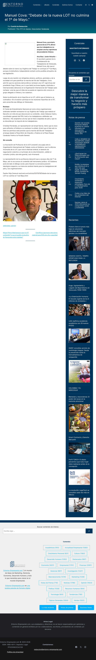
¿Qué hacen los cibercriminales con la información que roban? (82, 156)
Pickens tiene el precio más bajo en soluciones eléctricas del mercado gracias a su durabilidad (79, 230)
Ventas (79, 600)
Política (54, 589)
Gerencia (56, 571)
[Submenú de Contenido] (40, 4)
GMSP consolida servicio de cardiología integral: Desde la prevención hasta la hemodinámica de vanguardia (79, 352)
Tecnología (57, 594)
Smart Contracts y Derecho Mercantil (79, 438)
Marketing (78, 577)
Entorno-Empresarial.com (12, 570)
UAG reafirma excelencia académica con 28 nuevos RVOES (78, 323)
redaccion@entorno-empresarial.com (48, 649)
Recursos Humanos (74, 589)
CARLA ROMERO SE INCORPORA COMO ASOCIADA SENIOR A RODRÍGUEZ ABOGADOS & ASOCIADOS (82, 143)
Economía (47, 565)
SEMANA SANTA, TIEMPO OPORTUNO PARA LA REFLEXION (78, 258)
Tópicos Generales (58, 600)
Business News (86, 607)
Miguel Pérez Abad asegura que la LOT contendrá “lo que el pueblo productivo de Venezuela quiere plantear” (16, 235)
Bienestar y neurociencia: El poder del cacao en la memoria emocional (79, 399)
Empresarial (67, 565)
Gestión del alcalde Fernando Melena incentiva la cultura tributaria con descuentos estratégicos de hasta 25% (82, 128)
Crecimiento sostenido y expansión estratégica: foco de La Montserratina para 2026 (82, 183)
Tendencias (45, 29)
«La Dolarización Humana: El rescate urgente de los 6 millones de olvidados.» (79, 299)
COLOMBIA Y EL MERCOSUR (75, 389)
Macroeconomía (57, 577)
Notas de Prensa (49, 583)
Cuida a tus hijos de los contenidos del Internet (82, 195)
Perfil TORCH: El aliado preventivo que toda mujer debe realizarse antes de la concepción (79, 463)
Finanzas (86, 565)
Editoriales (6, 226)
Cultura (79, 553)
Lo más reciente (48, 607)
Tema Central (36, 29)
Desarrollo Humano (57, 559)
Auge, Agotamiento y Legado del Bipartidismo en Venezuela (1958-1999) (79, 288)
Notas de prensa (67, 607)
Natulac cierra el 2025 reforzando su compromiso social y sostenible (82, 205)
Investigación (75, 571)
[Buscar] (86, 79)
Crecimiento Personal (58, 553)
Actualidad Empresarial (76, 548)
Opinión (28, 29)
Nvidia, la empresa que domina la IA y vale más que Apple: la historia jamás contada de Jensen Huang (82, 169)
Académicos (52, 548)
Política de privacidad (15, 652)
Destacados (79, 559)
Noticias (69, 583)
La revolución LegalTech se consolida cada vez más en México (79, 492)
